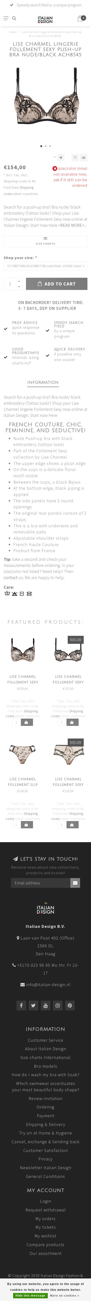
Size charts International (45, 1057)
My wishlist (45, 1236)
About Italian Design (45, 1048)
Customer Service (45, 1040)
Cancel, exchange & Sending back (46, 1141)
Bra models (45, 1066)
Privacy (45, 1159)
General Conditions (45, 1176)
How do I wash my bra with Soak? (46, 1074)
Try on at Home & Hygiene (45, 1133)
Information (43, 382)
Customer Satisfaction (45, 1150)
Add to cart (59, 284)
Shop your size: (20, 257)
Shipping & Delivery (45, 1124)
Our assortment (46, 1253)
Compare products (46, 1244)
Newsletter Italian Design (45, 1167)
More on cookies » (64, 1295)
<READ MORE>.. (72, 225)
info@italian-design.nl (48, 984)
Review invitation (46, 1098)
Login (45, 1201)
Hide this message (30, 1295)
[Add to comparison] (83, 157)
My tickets (45, 1227)
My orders (45, 1218)
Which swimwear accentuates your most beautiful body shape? (45, 1086)
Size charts (45, 243)
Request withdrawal (45, 1210)
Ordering (45, 1107)
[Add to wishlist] (75, 157)
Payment (45, 1115)
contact (10, 577)
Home (13, 32)
